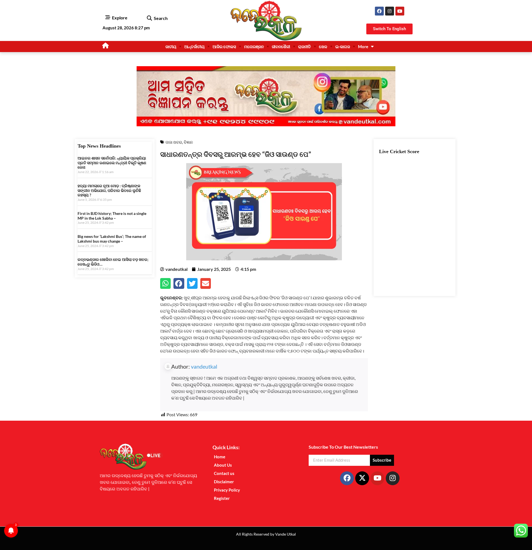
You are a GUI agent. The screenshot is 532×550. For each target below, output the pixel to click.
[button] (149, 18)
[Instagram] (389, 11)
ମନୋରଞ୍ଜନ (254, 46)
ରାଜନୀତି (304, 46)
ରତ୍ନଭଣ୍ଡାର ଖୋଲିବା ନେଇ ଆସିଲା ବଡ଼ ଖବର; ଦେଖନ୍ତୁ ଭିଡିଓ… (113, 261)
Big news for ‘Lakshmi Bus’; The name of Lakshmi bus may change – (112, 238)
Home (219, 456)
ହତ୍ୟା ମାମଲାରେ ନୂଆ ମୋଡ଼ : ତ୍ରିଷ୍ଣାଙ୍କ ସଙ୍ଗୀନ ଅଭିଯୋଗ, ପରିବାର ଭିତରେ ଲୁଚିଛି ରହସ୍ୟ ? (109, 190)
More (363, 46)
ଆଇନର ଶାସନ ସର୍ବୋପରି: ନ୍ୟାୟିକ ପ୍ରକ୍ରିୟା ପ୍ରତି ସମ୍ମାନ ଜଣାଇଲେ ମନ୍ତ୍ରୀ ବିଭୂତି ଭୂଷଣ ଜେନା (112, 163)
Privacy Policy (227, 489)
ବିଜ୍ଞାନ (188, 142)
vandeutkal (204, 366)
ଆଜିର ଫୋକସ (224, 46)
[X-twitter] (362, 478)
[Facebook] (379, 11)
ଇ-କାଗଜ (342, 46)
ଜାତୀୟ (170, 46)
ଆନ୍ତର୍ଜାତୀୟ (194, 46)
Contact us (224, 473)
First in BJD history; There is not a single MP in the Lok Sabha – (112, 215)
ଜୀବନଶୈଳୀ (281, 46)
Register (222, 498)
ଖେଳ (323, 46)
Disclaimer (224, 481)
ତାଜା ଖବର (173, 142)
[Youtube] (399, 11)
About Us (223, 464)
